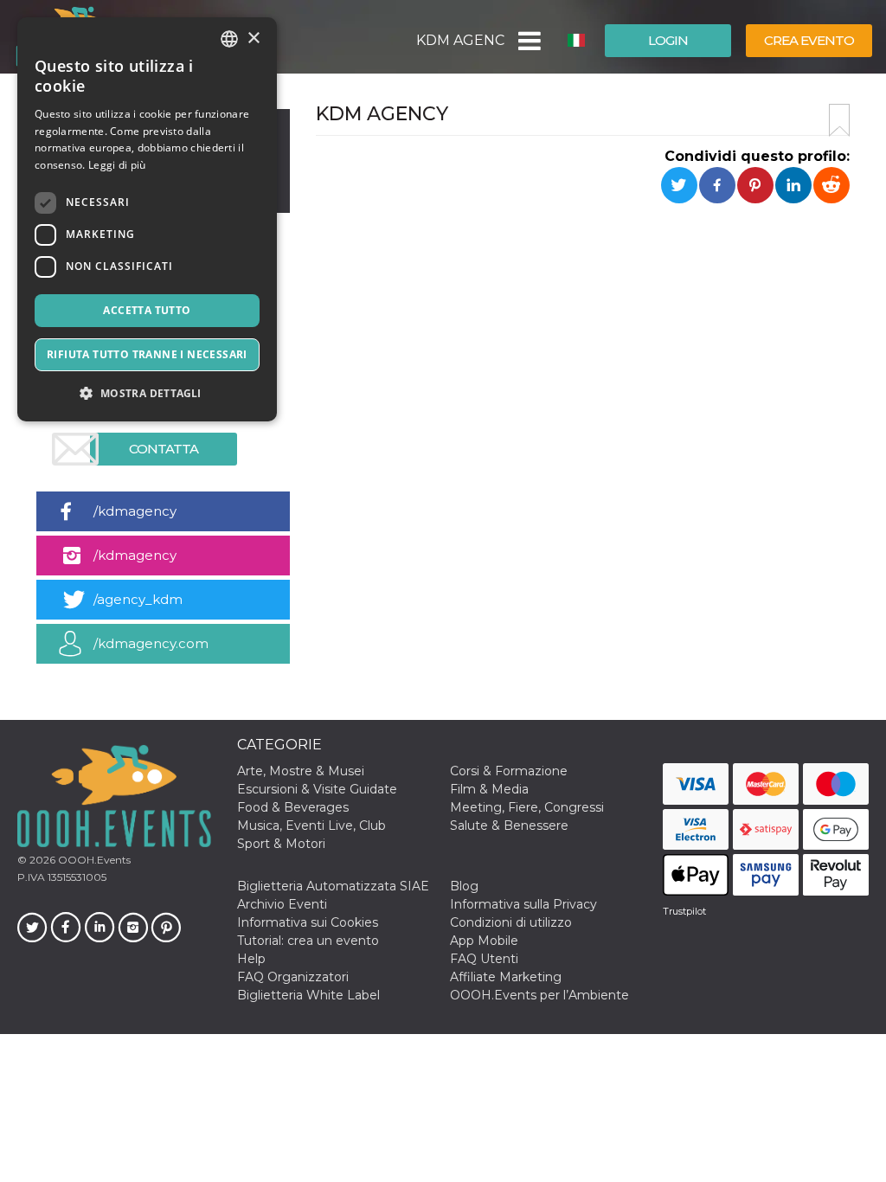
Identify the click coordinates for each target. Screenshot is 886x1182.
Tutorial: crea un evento (308, 940)
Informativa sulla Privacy (523, 904)
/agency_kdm (138, 599)
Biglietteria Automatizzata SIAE (333, 886)
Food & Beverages (293, 807)
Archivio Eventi (282, 904)
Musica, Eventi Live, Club (311, 825)
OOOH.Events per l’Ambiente (539, 995)
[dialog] (147, 219)
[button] (528, 40)
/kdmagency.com (151, 643)
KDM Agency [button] (460, 40)
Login (668, 40)
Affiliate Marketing (506, 977)
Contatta (163, 448)
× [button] (253, 38)
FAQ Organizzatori (293, 977)
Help (251, 959)
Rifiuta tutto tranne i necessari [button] (147, 354)
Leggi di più (117, 164)
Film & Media (489, 789)
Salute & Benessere (509, 825)
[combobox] (229, 39)
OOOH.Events (93, 859)
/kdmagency (135, 511)
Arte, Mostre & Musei (300, 771)
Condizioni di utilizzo (511, 922)
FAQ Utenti (484, 959)
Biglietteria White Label (308, 995)
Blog (464, 886)
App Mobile (484, 940)
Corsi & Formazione (509, 771)
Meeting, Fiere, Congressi (527, 807)
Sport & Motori (281, 843)
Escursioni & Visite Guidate (317, 789)
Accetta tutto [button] (146, 310)
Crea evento (809, 40)
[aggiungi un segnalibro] (839, 120)
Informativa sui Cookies (307, 922)
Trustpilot (684, 911)
